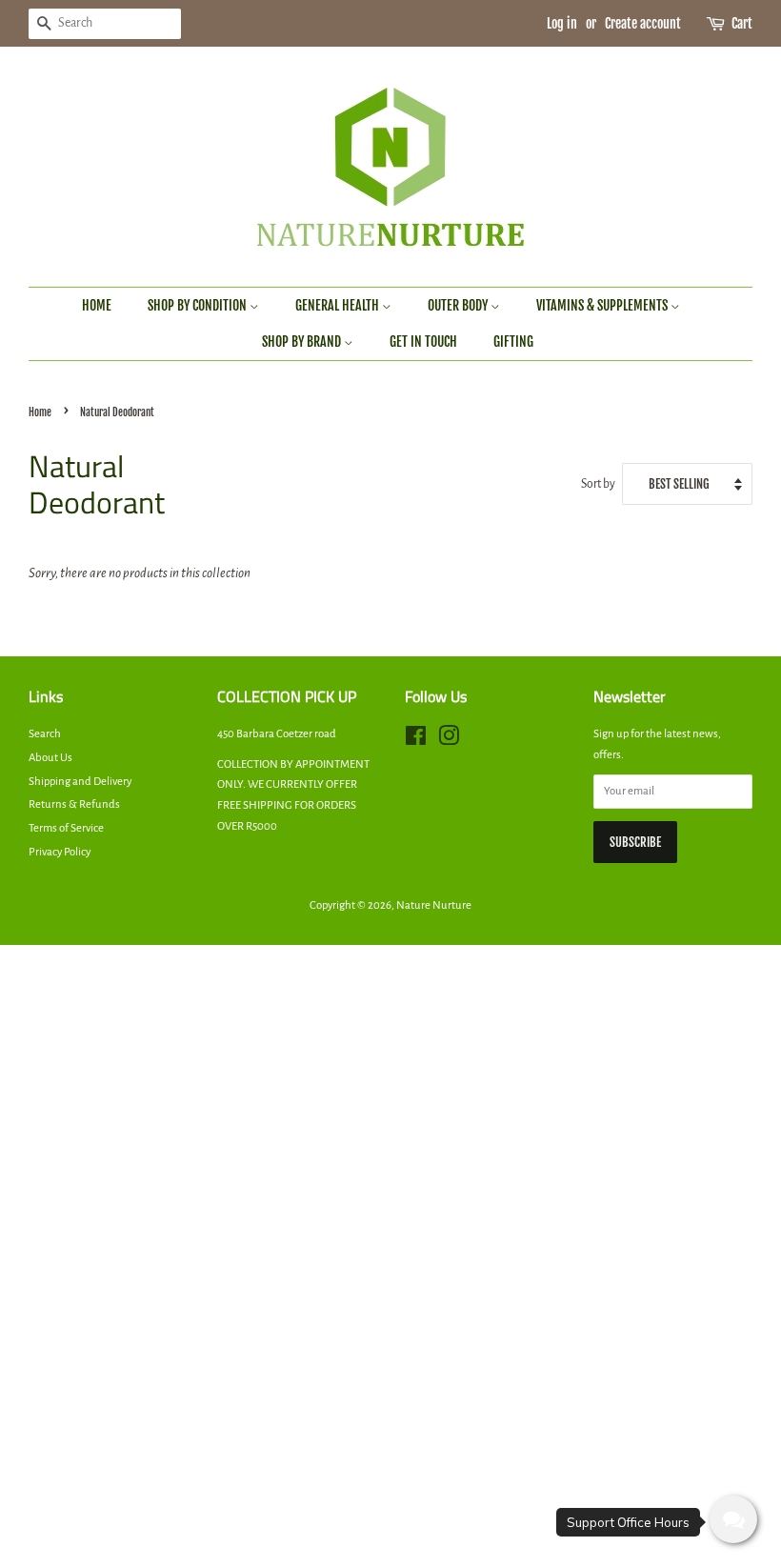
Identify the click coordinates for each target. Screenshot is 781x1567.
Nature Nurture (433, 905)
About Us (50, 758)
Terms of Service (66, 828)
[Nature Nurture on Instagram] (448, 740)
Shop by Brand (303, 341)
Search (45, 734)
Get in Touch (423, 341)
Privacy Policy (59, 852)
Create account (643, 23)
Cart (741, 23)
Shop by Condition (199, 305)
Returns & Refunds (74, 804)
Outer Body (459, 305)
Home (96, 305)
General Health (338, 305)
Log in (562, 23)
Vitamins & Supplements (603, 305)
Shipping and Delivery (80, 781)
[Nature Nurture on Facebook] (416, 740)
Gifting (513, 341)
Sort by (598, 484)
